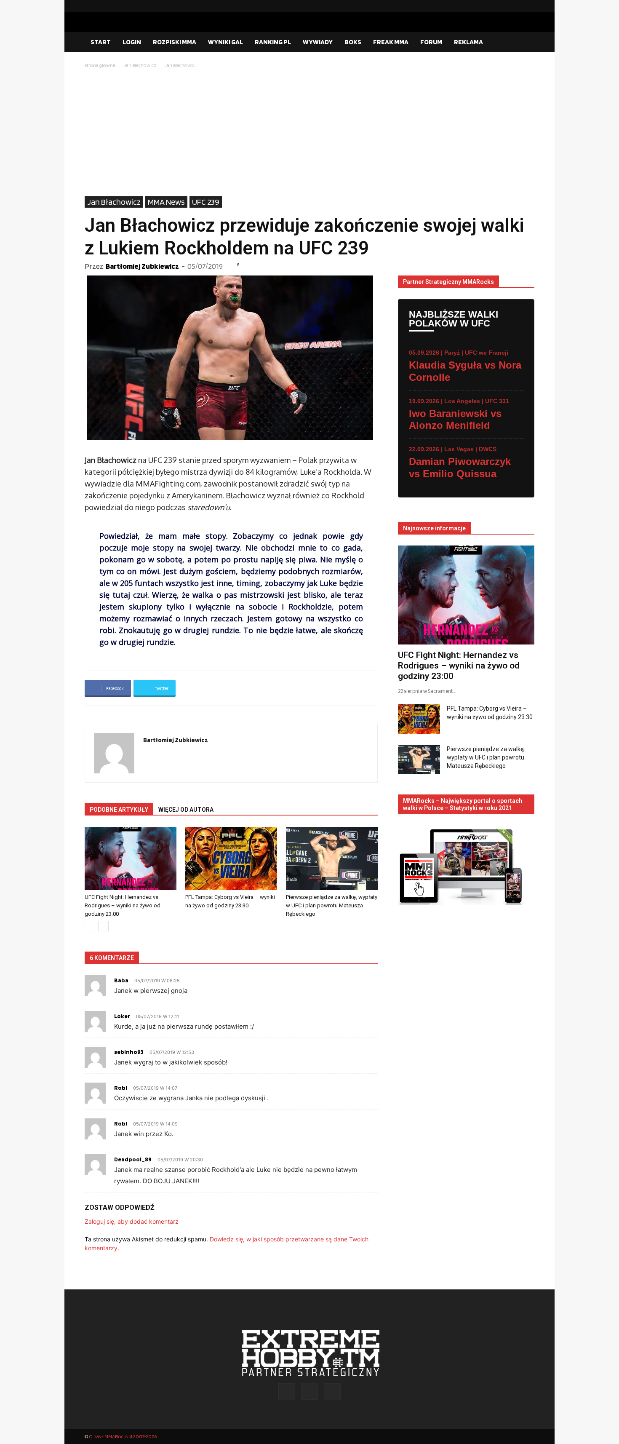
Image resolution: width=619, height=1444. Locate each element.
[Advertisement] (309, 133)
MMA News (166, 202)
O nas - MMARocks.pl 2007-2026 (123, 1436)
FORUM (431, 42)
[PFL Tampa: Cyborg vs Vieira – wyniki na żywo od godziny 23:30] (231, 858)
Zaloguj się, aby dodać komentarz (132, 1221)
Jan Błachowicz (140, 65)
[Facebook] (501, 6)
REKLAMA (468, 42)
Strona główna (100, 65)
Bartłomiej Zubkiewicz (142, 266)
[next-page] (103, 926)
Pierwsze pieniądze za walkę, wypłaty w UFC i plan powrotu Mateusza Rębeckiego (331, 905)
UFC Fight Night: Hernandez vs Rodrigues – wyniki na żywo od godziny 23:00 (122, 905)
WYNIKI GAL (225, 42)
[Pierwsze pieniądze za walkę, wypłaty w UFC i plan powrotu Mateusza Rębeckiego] (332, 858)
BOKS (352, 42)
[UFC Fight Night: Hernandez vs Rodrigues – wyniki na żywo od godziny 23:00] (130, 858)
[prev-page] (90, 926)
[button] (524, 42)
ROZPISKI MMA (174, 42)
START (101, 42)
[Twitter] (528, 6)
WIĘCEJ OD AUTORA (185, 809)
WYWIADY (318, 42)
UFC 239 (205, 202)
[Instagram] (514, 6)
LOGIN (132, 42)
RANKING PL (273, 42)
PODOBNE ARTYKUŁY (119, 809)
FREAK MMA (390, 42)
